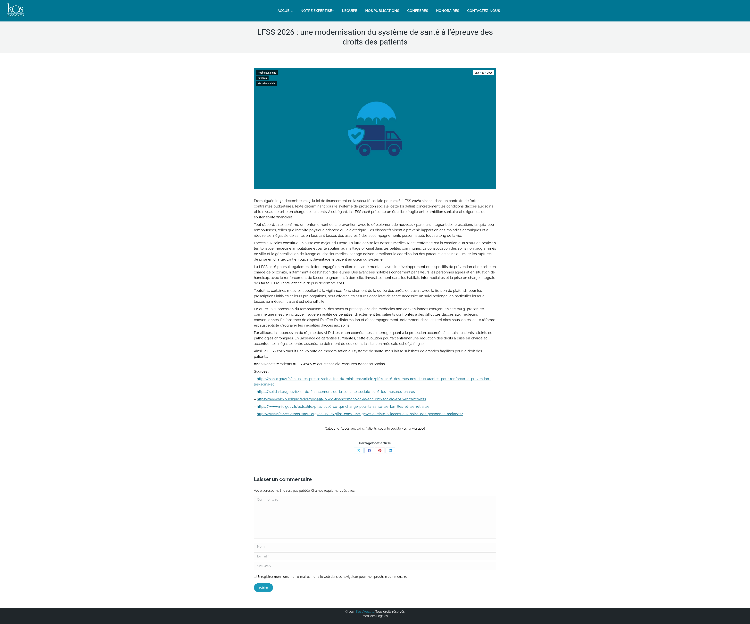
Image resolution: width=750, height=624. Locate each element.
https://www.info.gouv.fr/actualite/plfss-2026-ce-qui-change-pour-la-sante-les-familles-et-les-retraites (343, 406)
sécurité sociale (266, 83)
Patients (262, 78)
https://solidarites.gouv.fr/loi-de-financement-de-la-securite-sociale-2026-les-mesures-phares (336, 392)
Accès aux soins (267, 72)
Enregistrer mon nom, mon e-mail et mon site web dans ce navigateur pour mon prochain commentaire (332, 577)
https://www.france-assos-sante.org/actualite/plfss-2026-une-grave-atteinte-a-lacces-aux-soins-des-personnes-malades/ (360, 414)
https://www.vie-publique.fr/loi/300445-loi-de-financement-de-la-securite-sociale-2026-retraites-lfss (341, 399)
